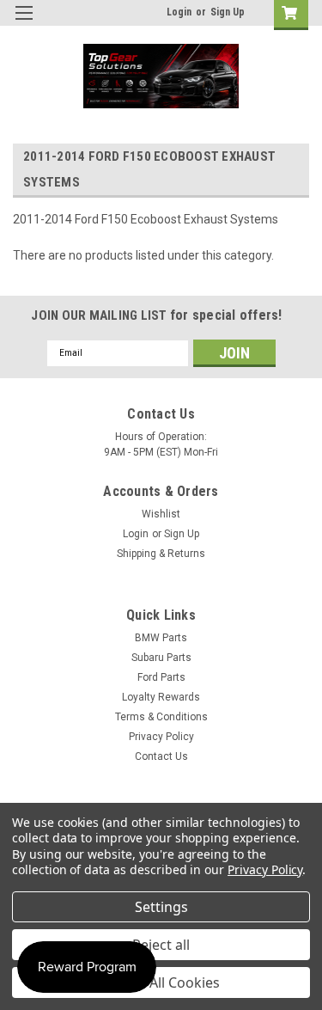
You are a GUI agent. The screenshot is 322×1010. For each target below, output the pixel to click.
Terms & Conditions (161, 717)
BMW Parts (161, 638)
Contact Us (161, 756)
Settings (161, 906)
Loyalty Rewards (161, 697)
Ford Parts (161, 677)
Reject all (161, 944)
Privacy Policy (161, 737)
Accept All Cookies (161, 982)
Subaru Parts (161, 658)
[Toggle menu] (23, 23)
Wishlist (161, 514)
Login (179, 12)
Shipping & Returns (161, 554)
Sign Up (227, 12)
